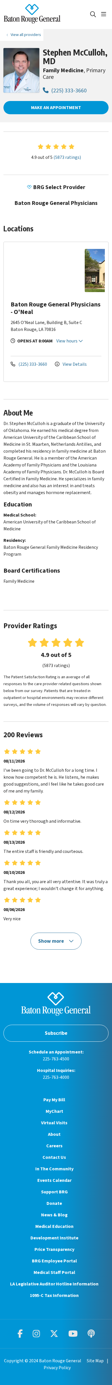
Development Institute (54, 1238)
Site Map (95, 1361)
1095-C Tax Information (54, 1295)
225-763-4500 (56, 1059)
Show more (51, 941)
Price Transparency (54, 1249)
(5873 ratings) (67, 157)
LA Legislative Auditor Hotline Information (54, 1284)
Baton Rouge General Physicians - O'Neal (56, 308)
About (54, 1134)
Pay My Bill (54, 1100)
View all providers (26, 35)
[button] (105, 14)
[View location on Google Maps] (46, 270)
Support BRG (54, 1192)
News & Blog (54, 1215)
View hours (67, 341)
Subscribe (56, 1033)
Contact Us (54, 1157)
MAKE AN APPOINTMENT (56, 107)
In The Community (54, 1169)
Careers (54, 1146)
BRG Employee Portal (54, 1261)
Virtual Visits (54, 1123)
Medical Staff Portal (54, 1272)
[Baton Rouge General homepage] (46, 14)
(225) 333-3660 (68, 91)
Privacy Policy (57, 1368)
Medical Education (54, 1226)
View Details (74, 364)
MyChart (54, 1111)
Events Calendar (54, 1180)
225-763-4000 (56, 1077)
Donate (54, 1203)
